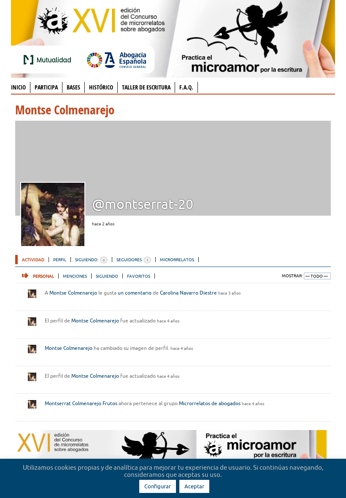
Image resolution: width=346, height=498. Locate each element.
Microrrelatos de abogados (210, 403)
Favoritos (138, 276)
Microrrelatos (177, 259)
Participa (46, 87)
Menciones (75, 276)
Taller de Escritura (146, 87)
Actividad (33, 259)
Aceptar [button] (194, 486)
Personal (43, 276)
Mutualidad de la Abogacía (48, 59)
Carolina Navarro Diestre (188, 292)
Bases (73, 87)
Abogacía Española (116, 59)
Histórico (101, 87)
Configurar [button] (157, 486)
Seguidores (132, 259)
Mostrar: (292, 275)
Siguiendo (107, 276)
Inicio (18, 87)
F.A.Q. (186, 87)
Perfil (59, 259)
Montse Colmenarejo (73, 292)
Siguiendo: (90, 259)
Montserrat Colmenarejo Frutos (81, 403)
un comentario (134, 292)
